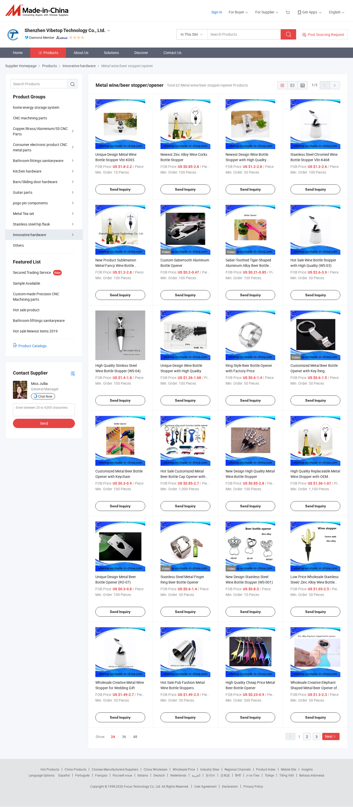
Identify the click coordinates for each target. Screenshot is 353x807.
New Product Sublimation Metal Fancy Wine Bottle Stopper (115, 265)
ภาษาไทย (252, 775)
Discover (141, 52)
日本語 (225, 775)
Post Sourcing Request (326, 34)
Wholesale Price (184, 769)
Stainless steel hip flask (31, 224)
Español (64, 775)
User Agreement (205, 786)
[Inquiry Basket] (288, 12)
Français (101, 775)
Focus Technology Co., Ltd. (143, 786)
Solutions (111, 52)
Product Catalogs (32, 345)
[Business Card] (73, 373)
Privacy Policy (253, 786)
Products (50, 52)
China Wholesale (155, 769)
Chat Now (45, 396)
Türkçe (269, 775)
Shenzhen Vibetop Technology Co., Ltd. (65, 30)
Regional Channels (238, 769)
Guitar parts (22, 192)
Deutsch (159, 775)
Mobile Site (288, 769)
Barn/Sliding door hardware (35, 181)
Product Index (265, 769)
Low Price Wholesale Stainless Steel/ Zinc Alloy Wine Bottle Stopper (314, 582)
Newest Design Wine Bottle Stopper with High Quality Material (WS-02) (247, 160)
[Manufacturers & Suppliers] (38, 10)
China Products (75, 769)
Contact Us (172, 52)
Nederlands (178, 775)
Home (17, 52)
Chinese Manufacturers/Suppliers (115, 769)
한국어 (210, 775)
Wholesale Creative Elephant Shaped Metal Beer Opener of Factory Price (313, 688)
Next (329, 736)
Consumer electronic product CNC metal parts (40, 147)
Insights (307, 769)
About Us (81, 52)
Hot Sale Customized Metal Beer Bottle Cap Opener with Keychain (182, 476)
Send (44, 423)
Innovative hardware (29, 234)
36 (124, 736)
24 (113, 737)
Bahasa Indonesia (311, 775)
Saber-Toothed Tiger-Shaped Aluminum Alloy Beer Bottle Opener (248, 265)
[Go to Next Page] (335, 85)
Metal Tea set (23, 213)
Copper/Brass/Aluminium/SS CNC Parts (40, 131)
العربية (196, 775)
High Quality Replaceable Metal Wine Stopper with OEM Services (315, 476)
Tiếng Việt (286, 775)
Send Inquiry (120, 189)
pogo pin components (30, 202)
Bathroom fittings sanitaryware (38, 160)
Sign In (216, 12)
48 (135, 736)
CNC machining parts (30, 117)
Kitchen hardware (27, 171)
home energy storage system (36, 107)
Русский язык (122, 775)
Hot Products (50, 769)
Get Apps (310, 12)
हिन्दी (238, 775)
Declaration (230, 786)
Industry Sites (209, 769)
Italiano (142, 775)
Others (18, 245)
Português (82, 775)
